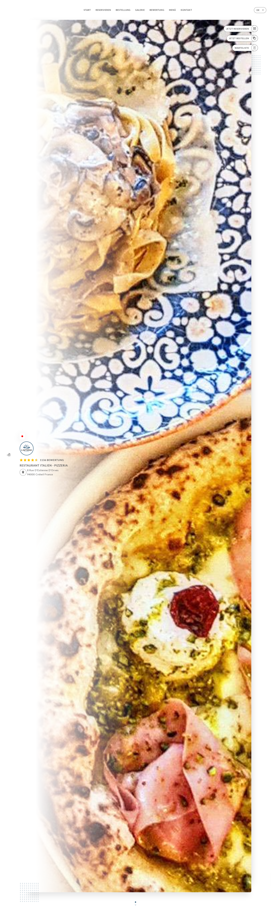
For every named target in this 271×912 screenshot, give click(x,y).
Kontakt (186, 10)
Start (87, 10)
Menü (172, 10)
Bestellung (123, 10)
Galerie (140, 10)
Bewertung (157, 10)
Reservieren (103, 10)
